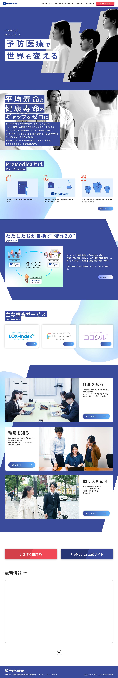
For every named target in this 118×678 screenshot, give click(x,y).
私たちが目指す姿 (60, 4)
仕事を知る (71, 4)
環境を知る (80, 4)
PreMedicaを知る (47, 4)
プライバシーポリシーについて (48, 675)
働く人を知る (90, 4)
